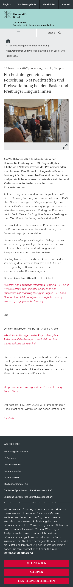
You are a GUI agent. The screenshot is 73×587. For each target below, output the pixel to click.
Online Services (12, 464)
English (7, 4)
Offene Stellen (11, 477)
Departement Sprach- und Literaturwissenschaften (34, 23)
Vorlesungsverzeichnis (16, 451)
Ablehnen (36, 571)
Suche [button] (51, 32)
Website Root (8, 41)
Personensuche (12, 471)
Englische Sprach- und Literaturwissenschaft (28, 497)
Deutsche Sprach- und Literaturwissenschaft (28, 490)
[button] (18, 33)
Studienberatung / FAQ (16, 484)
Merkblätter (49, 4)
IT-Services (10, 458)
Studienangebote (26, 4)
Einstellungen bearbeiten (36, 580)
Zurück (9, 417)
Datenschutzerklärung (18, 552)
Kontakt (66, 4)
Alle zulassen (36, 562)
